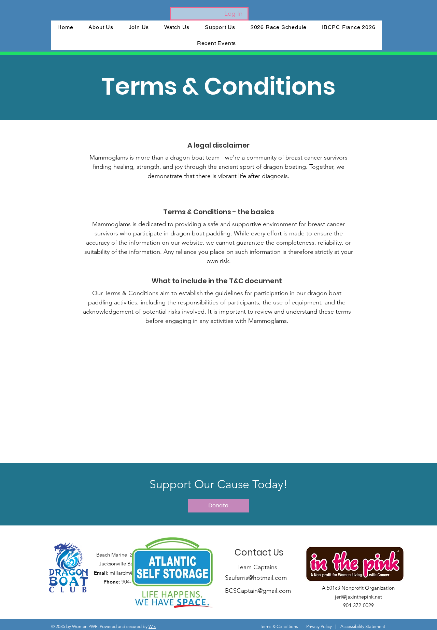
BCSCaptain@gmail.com (258, 590)
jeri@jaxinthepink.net (358, 596)
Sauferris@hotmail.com (256, 577)
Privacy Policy (319, 626)
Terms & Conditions (279, 626)
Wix (152, 626)
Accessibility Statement (362, 626)
